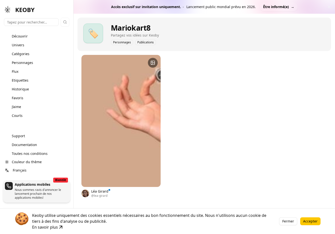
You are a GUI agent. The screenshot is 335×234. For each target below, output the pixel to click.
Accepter (310, 221)
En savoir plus (45, 227)
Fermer (288, 221)
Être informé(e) (278, 6)
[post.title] (153, 63)
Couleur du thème (27, 162)
